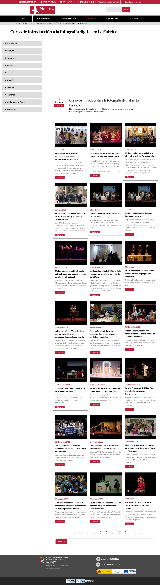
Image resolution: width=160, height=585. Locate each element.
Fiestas (10, 72)
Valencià (138, 2)
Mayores (11, 94)
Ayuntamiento (45, 18)
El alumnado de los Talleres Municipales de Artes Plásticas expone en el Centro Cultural (68, 156)
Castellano (129, 2)
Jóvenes (10, 87)
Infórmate (91, 18)
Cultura (10, 50)
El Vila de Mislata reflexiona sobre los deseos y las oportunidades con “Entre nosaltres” (105, 505)
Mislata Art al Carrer (16, 102)
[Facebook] (78, 2)
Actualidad (12, 43)
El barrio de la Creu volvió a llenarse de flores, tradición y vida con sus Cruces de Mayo (70, 216)
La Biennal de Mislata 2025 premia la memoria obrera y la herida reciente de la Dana (105, 274)
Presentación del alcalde (108, 2)
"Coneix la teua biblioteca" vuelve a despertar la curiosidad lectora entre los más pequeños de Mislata (70, 505)
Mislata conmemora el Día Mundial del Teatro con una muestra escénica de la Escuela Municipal (70, 274)
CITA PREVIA (67, 2)
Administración (69, 18)
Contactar (52, 568)
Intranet (57, 568)
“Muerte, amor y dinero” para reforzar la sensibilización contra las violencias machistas (140, 333)
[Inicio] (41, 9)
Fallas (9, 65)
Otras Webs (133, 18)
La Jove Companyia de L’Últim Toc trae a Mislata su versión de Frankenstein (139, 391)
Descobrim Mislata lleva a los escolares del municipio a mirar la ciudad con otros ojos (103, 334)
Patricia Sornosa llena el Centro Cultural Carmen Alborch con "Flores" (138, 505)
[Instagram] (85, 2)
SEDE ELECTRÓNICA (28, 2)
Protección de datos (58, 565)
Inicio (24, 18)
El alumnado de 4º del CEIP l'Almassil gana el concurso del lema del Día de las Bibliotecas (140, 448)
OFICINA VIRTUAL (49, 2)
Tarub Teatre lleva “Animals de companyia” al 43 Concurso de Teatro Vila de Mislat (70, 448)
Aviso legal (49, 565)
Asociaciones (112, 18)
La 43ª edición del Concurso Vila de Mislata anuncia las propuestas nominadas (139, 273)
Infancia (10, 80)
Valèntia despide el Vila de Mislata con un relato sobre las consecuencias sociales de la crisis (69, 334)
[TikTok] (92, 2)
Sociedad (11, 109)
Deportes (11, 58)
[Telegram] (89, 2)
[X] (82, 2)
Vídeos (35, 23)
